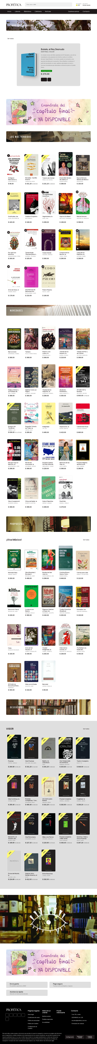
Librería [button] (17, 11)
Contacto (86, 11)
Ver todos (10, 38)
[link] (49, 79)
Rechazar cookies (80, 1037)
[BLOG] (23, 1015)
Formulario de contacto (78, 1023)
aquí (53, 1040)
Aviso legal (31, 1014)
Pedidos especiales (47, 1019)
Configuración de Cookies (32, 1027)
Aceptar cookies (90, 1037)
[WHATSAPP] (7, 1015)
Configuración (70, 1037)
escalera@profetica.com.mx (79, 1020)
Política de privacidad (33, 1020)
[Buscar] (69, 4)
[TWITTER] (15, 1015)
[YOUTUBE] (7, 1019)
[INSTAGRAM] (19, 1015)
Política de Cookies (33, 1023)
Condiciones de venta (34, 1017)
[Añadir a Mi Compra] (44, 79)
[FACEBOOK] (11, 1015)
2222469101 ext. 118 (77, 1017)
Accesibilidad (45, 1022)
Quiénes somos (73, 11)
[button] (79, 4)
